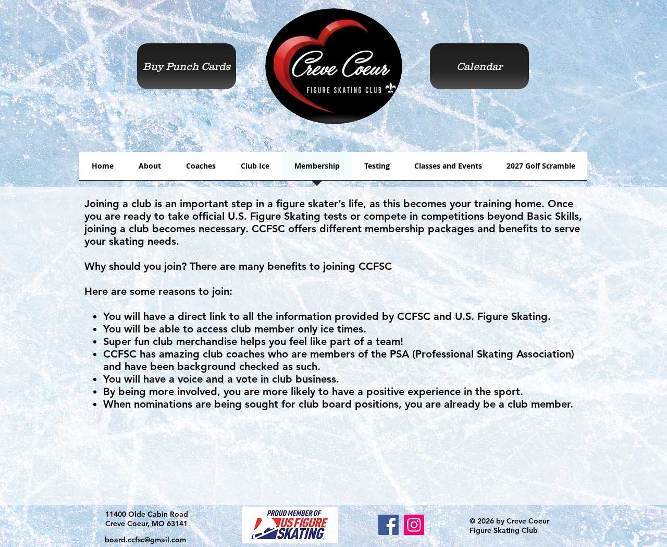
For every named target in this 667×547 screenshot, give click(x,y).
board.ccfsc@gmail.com (145, 539)
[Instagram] (414, 525)
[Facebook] (388, 525)
